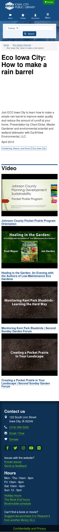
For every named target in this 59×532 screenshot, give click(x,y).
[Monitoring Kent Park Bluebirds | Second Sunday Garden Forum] (29, 302)
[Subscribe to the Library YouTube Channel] (31, 448)
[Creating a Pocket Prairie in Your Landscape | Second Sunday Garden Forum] (29, 354)
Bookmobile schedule (17, 503)
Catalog (22, 18)
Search (30, 33)
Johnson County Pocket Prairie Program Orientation (28, 222)
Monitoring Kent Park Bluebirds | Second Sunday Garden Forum (28, 329)
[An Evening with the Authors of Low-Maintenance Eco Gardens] (29, 247)
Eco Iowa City (39, 148)
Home (6, 45)
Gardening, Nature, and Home (16, 148)
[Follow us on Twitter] (15, 448)
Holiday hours (12, 495)
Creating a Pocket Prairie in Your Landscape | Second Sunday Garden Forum (25, 383)
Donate (50, 2)
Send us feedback (15, 466)
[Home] (21, 5)
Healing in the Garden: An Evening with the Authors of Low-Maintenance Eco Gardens (27, 276)
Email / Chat (16, 433)
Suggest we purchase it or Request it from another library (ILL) (27, 518)
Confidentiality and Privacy (29, 528)
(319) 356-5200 (19, 427)
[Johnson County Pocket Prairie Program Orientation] (29, 195)
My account (35, 18)
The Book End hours (17, 499)
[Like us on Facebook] (7, 448)
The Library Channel (21, 45)
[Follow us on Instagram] (23, 448)
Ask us (10, 18)
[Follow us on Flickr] (39, 448)
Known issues (13, 462)
